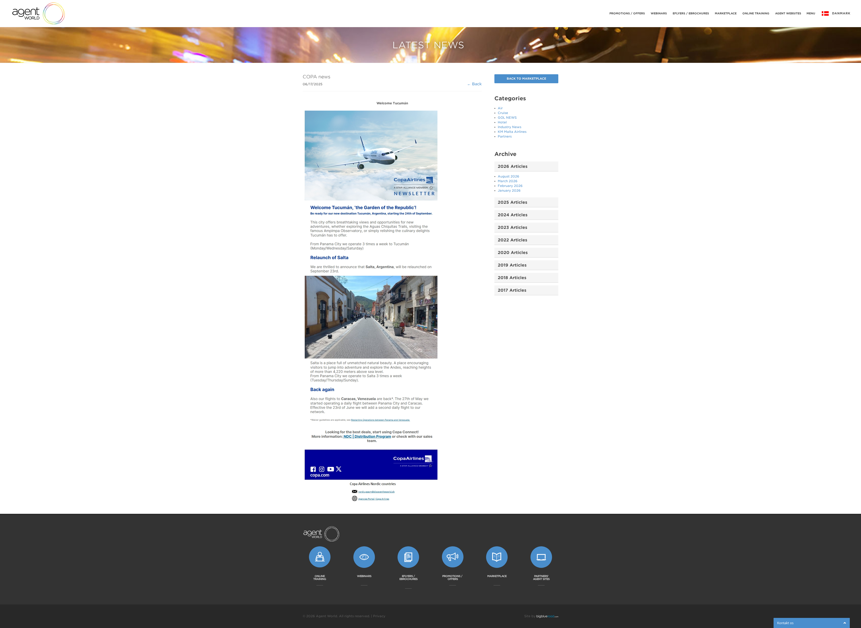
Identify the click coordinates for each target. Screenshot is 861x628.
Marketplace (726, 13)
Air (500, 108)
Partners (505, 136)
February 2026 (510, 186)
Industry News (509, 127)
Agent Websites (788, 13)
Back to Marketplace (526, 78)
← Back (474, 84)
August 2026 (508, 176)
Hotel (502, 122)
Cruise (503, 113)
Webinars (659, 13)
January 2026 (509, 190)
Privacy (379, 616)
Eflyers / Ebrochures (691, 13)
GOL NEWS (507, 117)
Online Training (755, 13)
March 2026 (507, 181)
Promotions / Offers (627, 13)
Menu (811, 13)
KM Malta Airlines (512, 131)
